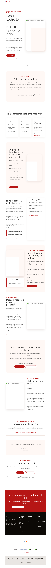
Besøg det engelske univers (31, 366)
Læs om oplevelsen (37, 135)
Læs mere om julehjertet (11, 239)
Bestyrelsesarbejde (18, 432)
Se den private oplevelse (32, 285)
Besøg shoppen (20, 472)
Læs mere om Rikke (31, 412)
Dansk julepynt (31, 518)
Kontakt (39, 518)
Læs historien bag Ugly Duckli (12, 333)
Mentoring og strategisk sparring (31, 432)
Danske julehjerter (22, 519)
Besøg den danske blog (19, 366)
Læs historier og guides (11, 58)
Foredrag (23, 432)
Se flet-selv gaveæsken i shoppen (15, 285)
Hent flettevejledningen (29, 472)
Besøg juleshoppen (11, 55)
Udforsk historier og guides (12, 133)
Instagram (39, 526)
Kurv (29, 521)
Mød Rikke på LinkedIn (25, 552)
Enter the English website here (37, 65)
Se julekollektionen (14, 187)
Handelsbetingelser (41, 521)
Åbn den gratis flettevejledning (33, 215)
